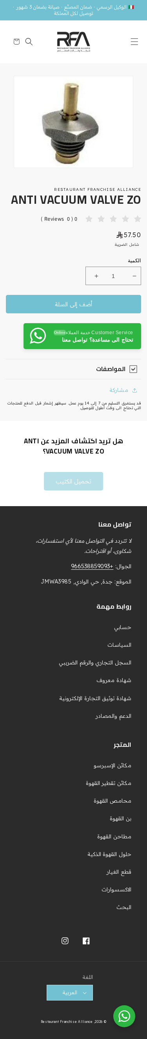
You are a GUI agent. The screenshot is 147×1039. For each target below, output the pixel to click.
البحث (123, 907)
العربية (70, 992)
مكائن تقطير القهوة (108, 783)
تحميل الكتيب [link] (73, 481)
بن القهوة (120, 818)
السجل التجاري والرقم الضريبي (95, 662)
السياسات (119, 644)
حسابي (122, 627)
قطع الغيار (119, 871)
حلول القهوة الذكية (109, 854)
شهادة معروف (113, 680)
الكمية (134, 260)
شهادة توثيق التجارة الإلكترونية (95, 698)
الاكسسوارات (116, 889)
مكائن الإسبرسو (112, 765)
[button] (132, 41)
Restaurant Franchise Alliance (67, 1022)
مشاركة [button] (118, 389)
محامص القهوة (112, 800)
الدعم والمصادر (113, 715)
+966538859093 (92, 566)
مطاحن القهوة (114, 836)
